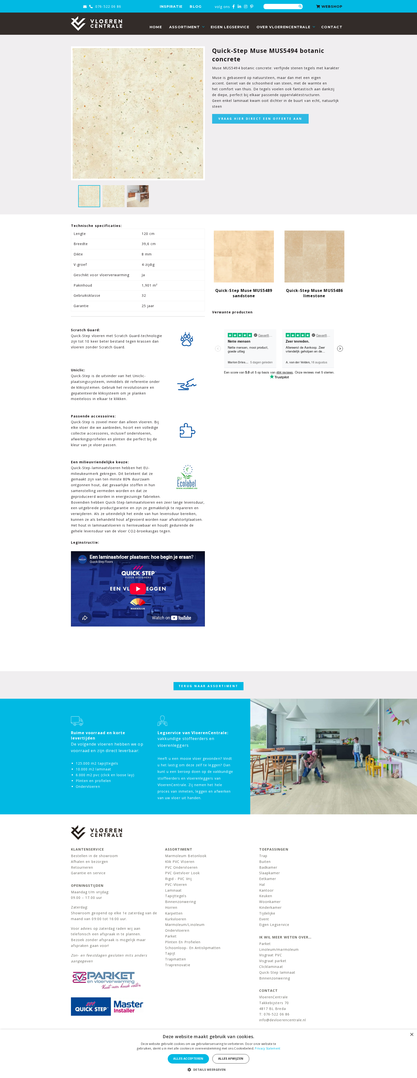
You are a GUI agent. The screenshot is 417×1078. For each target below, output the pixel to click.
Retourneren (82, 867)
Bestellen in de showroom (94, 855)
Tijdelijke (267, 913)
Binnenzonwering (180, 901)
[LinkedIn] (239, 6)
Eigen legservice (230, 27)
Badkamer (268, 867)
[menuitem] (156, 27)
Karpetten (174, 913)
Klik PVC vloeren (180, 861)
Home (156, 27)
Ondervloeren (177, 930)
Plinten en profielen (183, 942)
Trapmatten (175, 959)
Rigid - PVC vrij (178, 878)
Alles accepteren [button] (188, 1059)
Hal (262, 884)
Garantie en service (88, 873)
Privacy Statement (267, 1048)
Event (264, 919)
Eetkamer (267, 878)
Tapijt (170, 953)
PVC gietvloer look (182, 873)
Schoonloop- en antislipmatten (193, 947)
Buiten (265, 861)
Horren (171, 907)
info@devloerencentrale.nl (282, 1020)
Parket (171, 936)
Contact (331, 27)
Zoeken (300, 6)
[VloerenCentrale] (96, 23)
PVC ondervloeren (181, 867)
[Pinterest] (251, 6)
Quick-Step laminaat (277, 972)
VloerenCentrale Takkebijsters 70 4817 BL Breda (274, 1003)
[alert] (208, 1053)
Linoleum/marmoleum (279, 949)
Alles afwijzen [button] (230, 1059)
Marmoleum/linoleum (185, 924)
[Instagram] (246, 6)
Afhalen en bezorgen (89, 861)
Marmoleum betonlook (186, 855)
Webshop (331, 6)
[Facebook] (233, 6)
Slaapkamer (269, 873)
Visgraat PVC (270, 955)
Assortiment (184, 27)
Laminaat (173, 890)
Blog (195, 6)
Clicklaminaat (271, 966)
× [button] (411, 1034)
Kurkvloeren (176, 919)
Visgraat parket (272, 960)
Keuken (265, 896)
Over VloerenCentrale (283, 27)
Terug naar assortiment (208, 686)
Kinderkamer (270, 907)
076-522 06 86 (107, 6)
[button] (208, 1069)
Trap (263, 855)
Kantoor (266, 890)
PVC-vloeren (176, 884)
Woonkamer (270, 901)
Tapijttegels (176, 896)
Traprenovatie (177, 965)
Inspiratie (171, 6)
